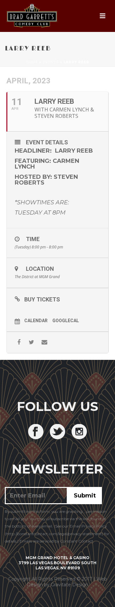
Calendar (36, 320)
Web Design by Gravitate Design (67, 582)
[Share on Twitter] (31, 342)
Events (51, 62)
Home (32, 62)
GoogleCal (65, 320)
